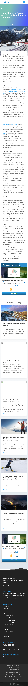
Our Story (6, 608)
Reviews (6, 634)
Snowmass (14, 124)
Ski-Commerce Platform (10, 620)
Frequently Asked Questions (16, 580)
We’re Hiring (7, 636)
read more (5, 336)
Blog (2, 8)
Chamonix (5, 133)
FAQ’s (5, 613)
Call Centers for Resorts (10, 622)
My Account (7, 611)
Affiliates (6, 629)
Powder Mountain (16, 89)
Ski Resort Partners (9, 618)
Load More (14, 566)
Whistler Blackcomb (11, 91)
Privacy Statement (8, 631)
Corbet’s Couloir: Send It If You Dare (13, 399)
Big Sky (15, 110)
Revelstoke (6, 124)
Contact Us (7, 606)
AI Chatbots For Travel (9, 624)
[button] (3, 282)
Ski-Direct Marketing (9, 615)
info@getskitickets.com (9, 578)
